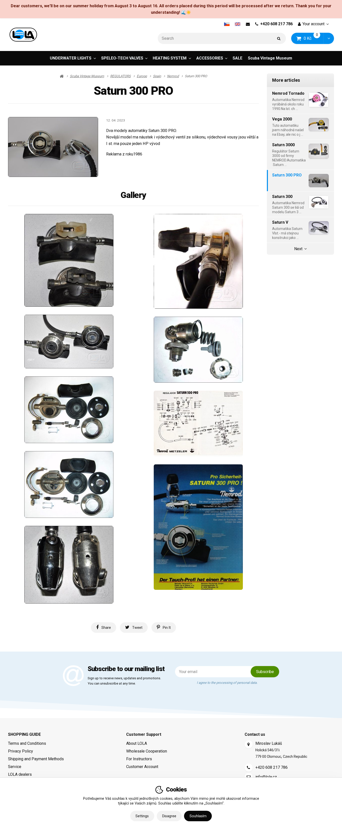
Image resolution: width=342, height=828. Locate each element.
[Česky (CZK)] (226, 24)
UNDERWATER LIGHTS (70, 58)
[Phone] (249, 768)
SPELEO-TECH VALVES (122, 58)
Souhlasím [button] (198, 816)
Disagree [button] (169, 816)
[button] (328, 38)
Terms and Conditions (27, 743)
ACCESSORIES (209, 58)
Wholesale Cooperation (146, 751)
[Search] (279, 38)
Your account (313, 23)
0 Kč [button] (314, 38)
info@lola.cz (266, 777)
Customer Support (143, 734)
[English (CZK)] (237, 24)
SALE (237, 58)
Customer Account (142, 766)
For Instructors (139, 759)
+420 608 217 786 (276, 23)
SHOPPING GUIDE (24, 734)
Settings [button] (142, 816)
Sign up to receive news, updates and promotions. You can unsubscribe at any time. (124, 681)
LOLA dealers (20, 774)
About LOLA (136, 743)
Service (14, 766)
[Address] (249, 744)
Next (298, 248)
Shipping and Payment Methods (36, 759)
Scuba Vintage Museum (270, 58)
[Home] (23, 34)
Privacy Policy (20, 751)
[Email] (247, 24)
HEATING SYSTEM (170, 58)
